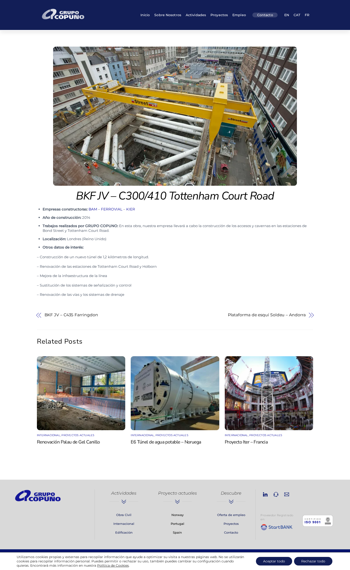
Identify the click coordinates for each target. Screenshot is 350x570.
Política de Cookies (113, 565)
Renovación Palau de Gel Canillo (68, 442)
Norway (177, 515)
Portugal (177, 524)
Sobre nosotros (167, 15)
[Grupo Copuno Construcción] (63, 19)
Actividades (196, 15)
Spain (177, 532)
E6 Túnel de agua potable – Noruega (166, 442)
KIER (130, 209)
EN (286, 15)
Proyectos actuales (77, 435)
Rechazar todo (313, 561)
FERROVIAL (111, 209)
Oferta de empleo (231, 515)
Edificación (124, 532)
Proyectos (219, 15)
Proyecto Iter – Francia (246, 442)
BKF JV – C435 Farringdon (71, 314)
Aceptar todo (274, 561)
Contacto (265, 15)
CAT (297, 15)
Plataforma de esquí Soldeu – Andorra (267, 314)
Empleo (239, 15)
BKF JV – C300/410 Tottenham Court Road (175, 195)
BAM (93, 209)
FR (307, 15)
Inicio (145, 15)
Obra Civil (123, 515)
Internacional (48, 435)
